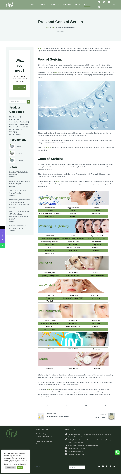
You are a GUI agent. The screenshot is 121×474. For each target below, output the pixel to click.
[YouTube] (109, 2)
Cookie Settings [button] (10, 467)
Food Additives (41, 439)
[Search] (28, 102)
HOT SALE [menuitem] (67, 5)
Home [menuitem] (33, 5)
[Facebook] (99, 2)
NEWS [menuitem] (86, 5)
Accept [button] (20, 467)
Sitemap (38, 466)
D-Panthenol (20, 160)
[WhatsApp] (2, 245)
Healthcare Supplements (44, 434)
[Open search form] (114, 5)
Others (38, 444)
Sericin (40, 48)
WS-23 (18, 146)
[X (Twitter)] (66, 405)
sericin (58, 181)
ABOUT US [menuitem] (55, 5)
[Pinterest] (86, 405)
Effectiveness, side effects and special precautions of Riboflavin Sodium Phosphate (19, 202)
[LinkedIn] (105, 405)
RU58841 (19, 153)
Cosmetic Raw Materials (44, 441)
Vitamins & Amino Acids (44, 436)
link (43, 466)
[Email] (99, 7)
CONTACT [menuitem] (77, 5)
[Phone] (104, 2)
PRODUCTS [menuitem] (42, 5)
